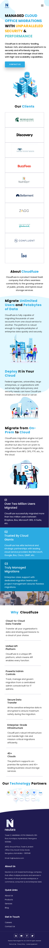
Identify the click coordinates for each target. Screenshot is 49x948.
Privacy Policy (21, 944)
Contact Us (15, 64)
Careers (8, 922)
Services (8, 903)
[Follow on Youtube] (21, 936)
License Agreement (31, 944)
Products (9, 899)
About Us (9, 895)
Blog (7, 907)
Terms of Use (12, 944)
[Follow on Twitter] (32, 936)
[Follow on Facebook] (27, 936)
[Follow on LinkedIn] (16, 936)
